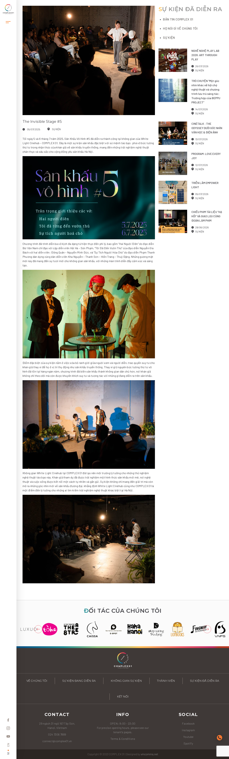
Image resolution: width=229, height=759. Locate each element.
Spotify (188, 743)
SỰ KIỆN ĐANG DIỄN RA (79, 680)
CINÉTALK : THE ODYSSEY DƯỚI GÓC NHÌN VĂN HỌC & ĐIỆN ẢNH (206, 128)
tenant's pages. (122, 732)
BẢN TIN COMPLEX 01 (178, 19)
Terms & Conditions (122, 738)
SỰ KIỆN (56, 129)
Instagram (188, 730)
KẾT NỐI (123, 696)
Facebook (188, 723)
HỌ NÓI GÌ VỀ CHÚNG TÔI (180, 28)
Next (207, 629)
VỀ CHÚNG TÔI (36, 680)
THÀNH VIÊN (166, 680)
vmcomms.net (149, 754)
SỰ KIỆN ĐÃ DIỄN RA (204, 680)
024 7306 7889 (57, 734)
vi (8, 753)
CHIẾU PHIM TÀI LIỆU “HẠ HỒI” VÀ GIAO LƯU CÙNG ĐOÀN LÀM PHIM (206, 216)
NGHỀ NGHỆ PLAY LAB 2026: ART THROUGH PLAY (205, 55)
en (8, 745)
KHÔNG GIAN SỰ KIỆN (126, 680)
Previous (38, 629)
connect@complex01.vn (57, 741)
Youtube (188, 736)
